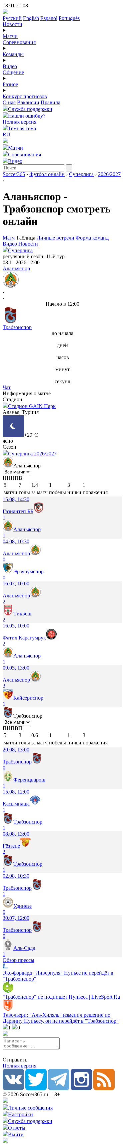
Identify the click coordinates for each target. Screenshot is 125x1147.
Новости (12, 24)
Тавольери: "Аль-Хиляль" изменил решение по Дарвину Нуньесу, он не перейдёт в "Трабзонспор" (61, 1018)
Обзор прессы (18, 960)
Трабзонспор (17, 327)
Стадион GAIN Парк (32, 406)
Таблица (26, 238)
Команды (13, 54)
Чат (7, 387)
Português (69, 18)
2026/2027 (109, 174)
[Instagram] (81, 1088)
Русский (12, 18)
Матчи (10, 36)
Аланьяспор (16, 268)
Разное (10, 84)
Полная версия (19, 122)
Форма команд (92, 238)
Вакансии (28, 102)
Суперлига (81, 174)
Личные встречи (55, 238)
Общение (13, 72)
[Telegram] (58, 1088)
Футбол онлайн (47, 174)
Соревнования (19, 42)
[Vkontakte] (13, 1088)
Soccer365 (14, 174)
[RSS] (104, 1088)
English (31, 18)
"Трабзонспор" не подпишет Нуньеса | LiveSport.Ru (61, 997)
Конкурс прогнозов (25, 96)
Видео (10, 66)
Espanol (48, 18)
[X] (36, 1088)
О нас (9, 102)
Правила (50, 102)
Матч (9, 238)
